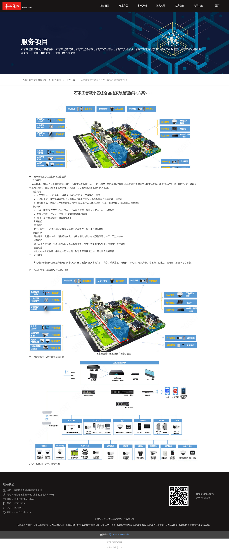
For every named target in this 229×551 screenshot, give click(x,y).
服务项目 (56, 80)
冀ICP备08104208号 (119, 534)
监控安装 (71, 80)
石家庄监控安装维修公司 (35, 80)
